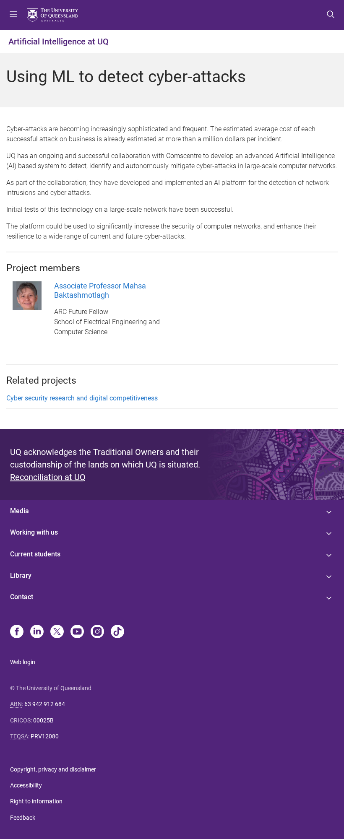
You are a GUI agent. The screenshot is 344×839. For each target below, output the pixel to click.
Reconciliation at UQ (48, 477)
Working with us (34, 532)
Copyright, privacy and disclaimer (53, 769)
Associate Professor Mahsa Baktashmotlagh (100, 290)
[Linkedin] (37, 632)
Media (19, 511)
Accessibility (26, 785)
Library (20, 575)
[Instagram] (97, 632)
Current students (35, 554)
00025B (43, 720)
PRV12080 (45, 736)
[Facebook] (16, 632)
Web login (22, 662)
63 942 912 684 (44, 704)
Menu (13, 15)
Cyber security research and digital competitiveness (82, 398)
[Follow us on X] (57, 632)
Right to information (36, 801)
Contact (21, 597)
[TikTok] (117, 632)
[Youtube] (77, 632)
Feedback (22, 817)
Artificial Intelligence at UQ (58, 41)
